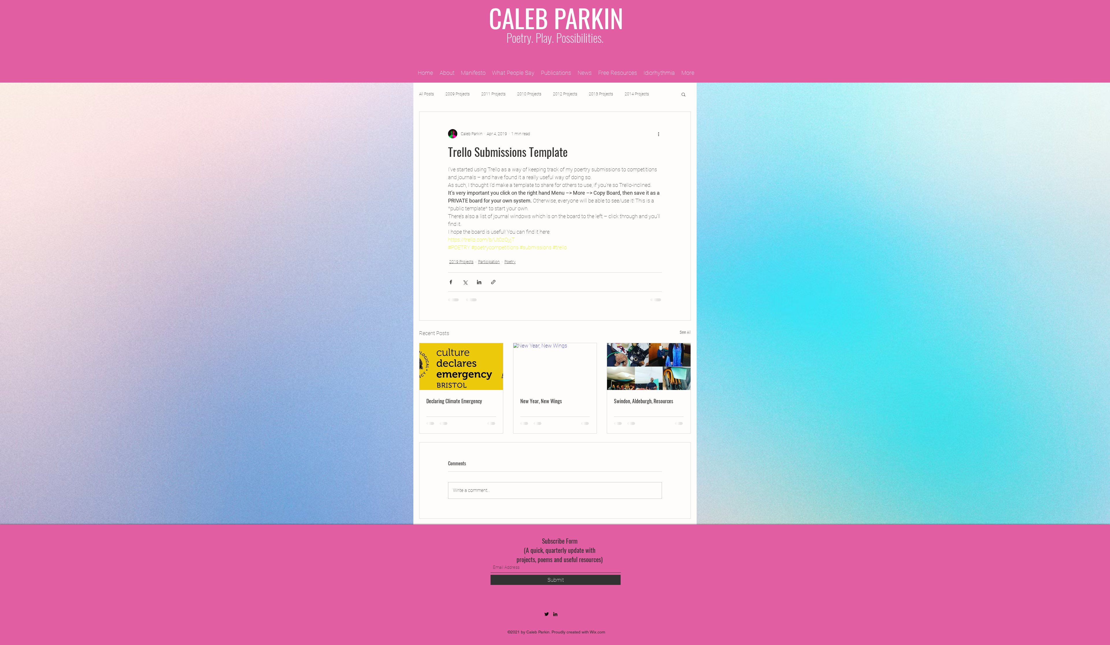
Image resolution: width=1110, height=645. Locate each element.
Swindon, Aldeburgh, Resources (643, 401)
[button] (683, 94)
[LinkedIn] (555, 614)
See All (685, 332)
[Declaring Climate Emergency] (461, 366)
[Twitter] (547, 614)
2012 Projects (565, 94)
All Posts (426, 94)
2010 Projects (529, 94)
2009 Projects (457, 94)
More (629, 94)
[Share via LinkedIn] (479, 282)
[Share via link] (493, 282)
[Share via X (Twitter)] (465, 282)
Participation (489, 261)
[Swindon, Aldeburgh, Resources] (649, 366)
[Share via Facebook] (451, 282)
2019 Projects (461, 261)
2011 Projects (493, 94)
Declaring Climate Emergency (454, 401)
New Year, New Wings (541, 401)
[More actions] (658, 133)
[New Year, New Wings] (555, 366)
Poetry (510, 261)
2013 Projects (601, 94)
